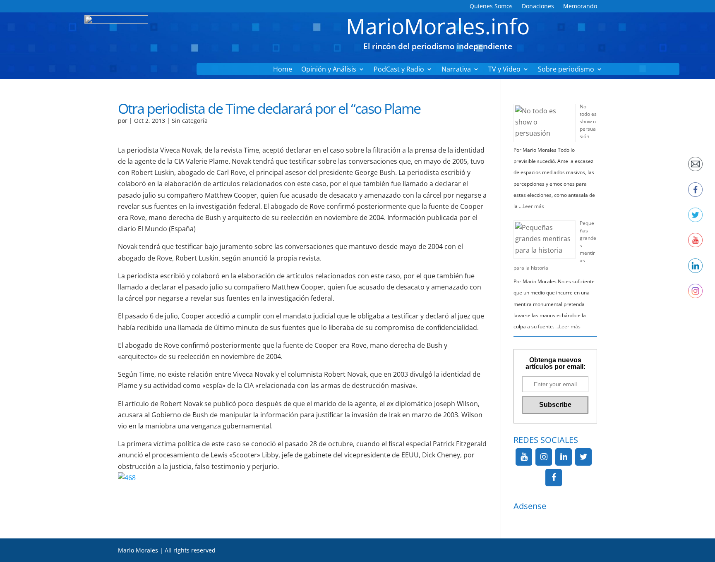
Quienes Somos (491, 6)
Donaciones (538, 6)
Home (282, 70)
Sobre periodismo (566, 70)
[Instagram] (543, 457)
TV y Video (504, 70)
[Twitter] (583, 457)
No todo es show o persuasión (588, 121)
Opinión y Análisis (328, 70)
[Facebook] (553, 477)
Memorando (580, 6)
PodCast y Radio (399, 70)
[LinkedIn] (563, 457)
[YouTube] (524, 457)
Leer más (533, 206)
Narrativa (456, 70)
